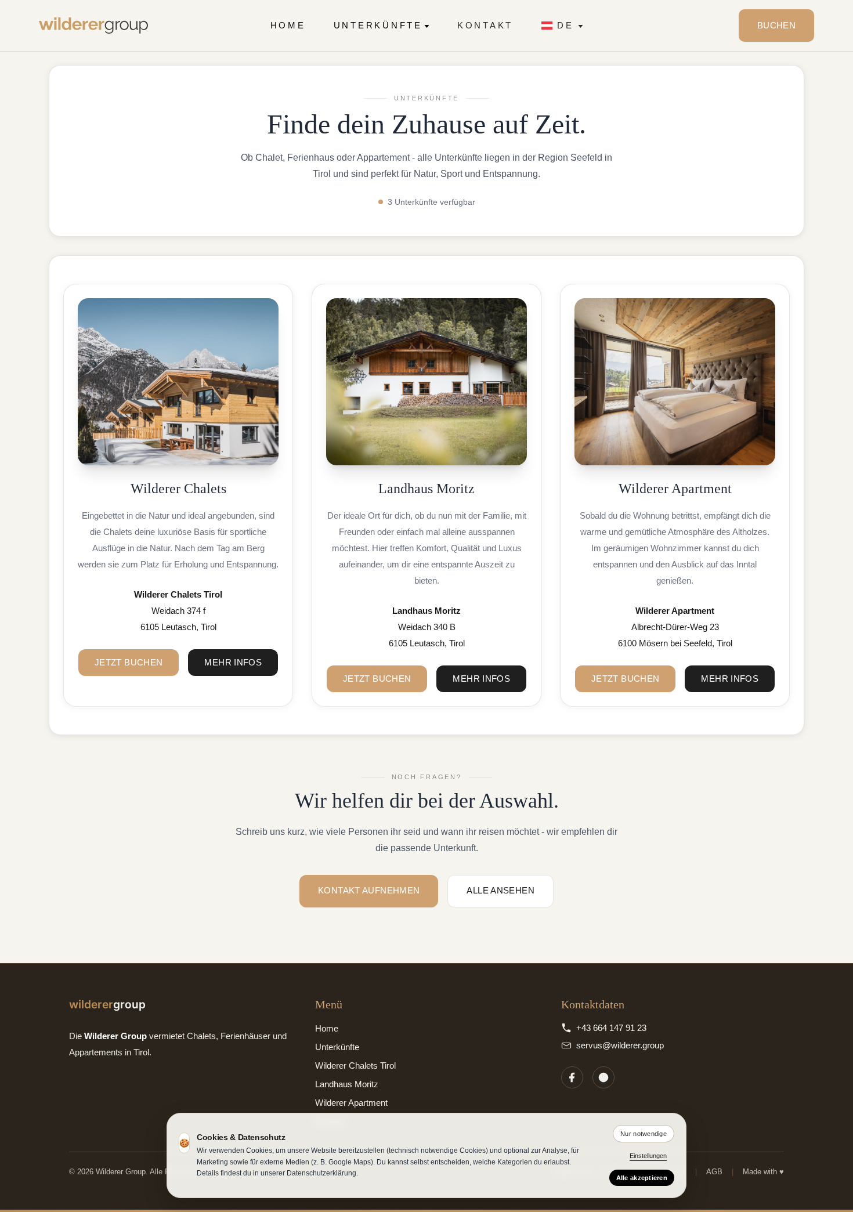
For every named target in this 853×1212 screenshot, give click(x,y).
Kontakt (485, 25)
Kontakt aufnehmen (369, 890)
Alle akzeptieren (641, 1177)
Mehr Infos (233, 662)
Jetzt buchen (129, 662)
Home (288, 25)
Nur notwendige (643, 1133)
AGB (714, 1171)
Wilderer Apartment (351, 1103)
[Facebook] (572, 1077)
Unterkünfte (378, 25)
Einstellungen (648, 1155)
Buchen (776, 25)
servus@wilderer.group (620, 1045)
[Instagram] (603, 1077)
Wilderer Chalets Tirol (355, 1065)
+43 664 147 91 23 (611, 1028)
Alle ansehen (500, 890)
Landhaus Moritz (346, 1084)
